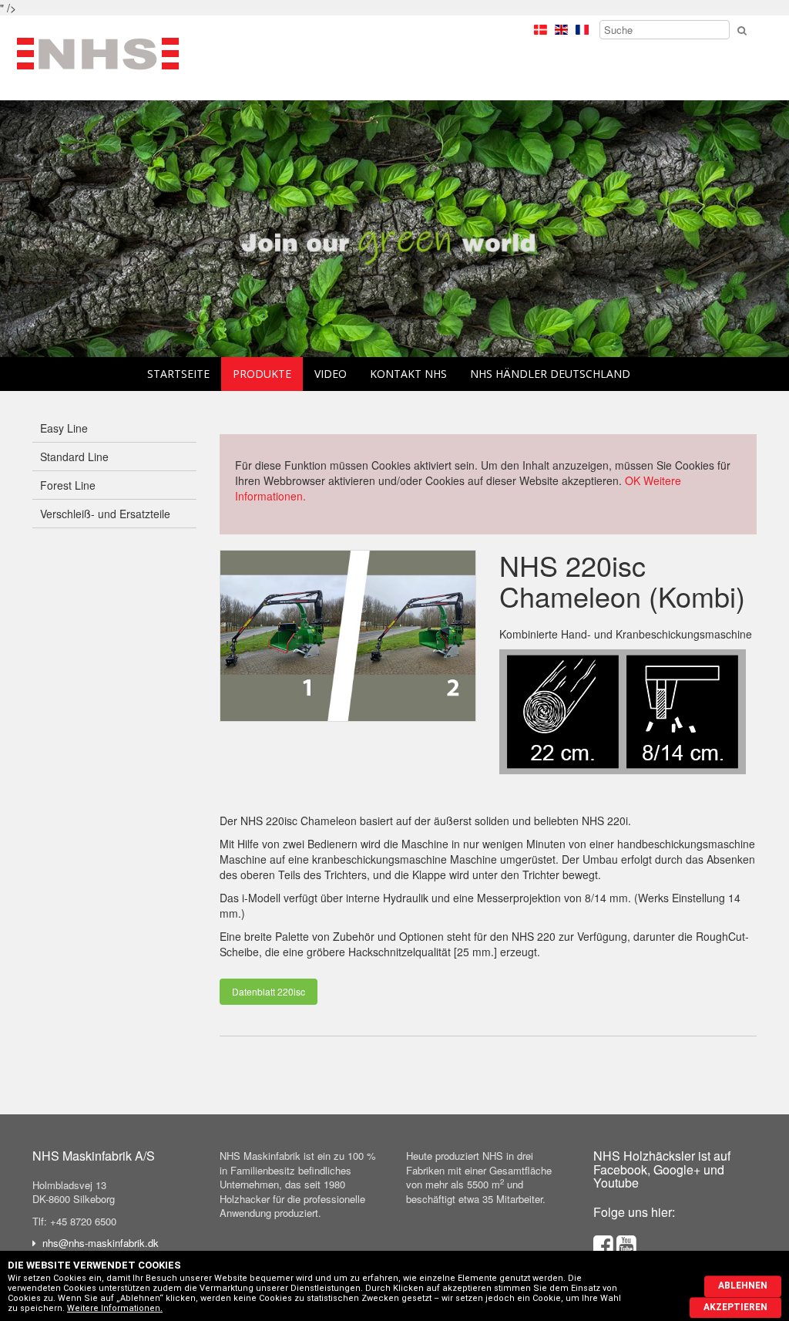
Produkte (262, 373)
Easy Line (64, 428)
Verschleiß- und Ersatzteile (105, 513)
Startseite (178, 373)
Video (330, 373)
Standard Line (74, 456)
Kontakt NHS (408, 373)
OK (632, 480)
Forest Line (68, 485)
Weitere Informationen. (115, 1308)
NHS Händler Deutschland (550, 373)
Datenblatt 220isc (268, 991)
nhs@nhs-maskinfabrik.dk (100, 1242)
